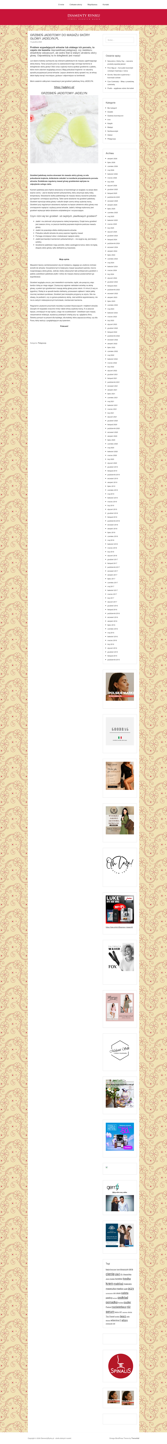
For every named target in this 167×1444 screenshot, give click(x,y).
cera (131, 1269)
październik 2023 (113, 289)
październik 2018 (113, 521)
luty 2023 (110, 320)
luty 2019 (110, 505)
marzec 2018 (112, 548)
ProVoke (120, 1303)
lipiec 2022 (111, 347)
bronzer (113, 1269)
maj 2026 (110, 170)
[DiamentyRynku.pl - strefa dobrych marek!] (83, 19)
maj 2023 (110, 309)
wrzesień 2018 (112, 525)
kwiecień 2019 (112, 498)
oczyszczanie (109, 1293)
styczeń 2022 (112, 370)
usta (128, 1316)
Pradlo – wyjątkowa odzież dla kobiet (120, 88)
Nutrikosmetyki (112, 131)
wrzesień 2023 (112, 293)
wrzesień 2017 (112, 571)
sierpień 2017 (112, 575)
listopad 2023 (112, 286)
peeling (109, 1297)
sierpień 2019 (112, 482)
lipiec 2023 (111, 301)
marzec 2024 (112, 270)
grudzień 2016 (112, 605)
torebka (117, 1317)
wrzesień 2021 (112, 386)
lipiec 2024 (111, 255)
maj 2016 (110, 632)
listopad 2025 (112, 193)
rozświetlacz (119, 1307)
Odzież (109, 135)
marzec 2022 (112, 363)
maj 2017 (110, 586)
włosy (125, 1320)
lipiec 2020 (111, 440)
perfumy (115, 1298)
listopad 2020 (112, 424)
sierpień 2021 (112, 390)
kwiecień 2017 (112, 590)
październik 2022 (113, 336)
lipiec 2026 (111, 162)
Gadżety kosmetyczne (115, 116)
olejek (118, 1293)
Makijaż (110, 127)
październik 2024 (113, 243)
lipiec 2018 (111, 532)
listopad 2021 (112, 378)
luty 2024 (110, 274)
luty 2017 (110, 598)
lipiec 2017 (111, 579)
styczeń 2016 (112, 648)
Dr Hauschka (126, 1274)
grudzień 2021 (112, 374)
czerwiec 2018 (112, 536)
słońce (130, 1312)
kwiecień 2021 (112, 405)
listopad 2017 (112, 563)
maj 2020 (110, 447)
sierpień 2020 (112, 436)
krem (109, 1283)
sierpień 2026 (112, 158)
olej (114, 1293)
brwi (118, 1269)
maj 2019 (110, 494)
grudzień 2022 (112, 328)
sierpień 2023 (112, 297)
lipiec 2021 (111, 393)
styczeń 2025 (112, 232)
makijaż (118, 1283)
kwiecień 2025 (112, 220)
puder (127, 1302)
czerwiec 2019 (112, 490)
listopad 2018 (112, 517)
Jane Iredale (110, 1279)
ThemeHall (135, 1438)
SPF (120, 1312)
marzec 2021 (112, 409)
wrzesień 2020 (112, 432)
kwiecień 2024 (112, 266)
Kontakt (106, 4)
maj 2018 (110, 540)
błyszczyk (124, 1269)
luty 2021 (110, 413)
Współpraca (92, 4)
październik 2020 (113, 428)
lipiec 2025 (111, 208)
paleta (124, 1293)
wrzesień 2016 (112, 617)
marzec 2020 (112, 455)
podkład (123, 1297)
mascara (128, 1283)
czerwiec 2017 (112, 582)
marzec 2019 (112, 501)
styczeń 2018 (112, 555)
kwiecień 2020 (112, 451)
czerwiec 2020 (112, 444)
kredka (127, 1278)
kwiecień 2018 (112, 544)
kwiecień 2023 (112, 313)
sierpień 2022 (112, 343)
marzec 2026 (112, 178)
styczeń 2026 (112, 185)
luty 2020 (110, 459)
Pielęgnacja (42, 343)
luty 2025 (110, 228)
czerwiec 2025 (112, 212)
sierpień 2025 (112, 205)
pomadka (112, 1302)
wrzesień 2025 (112, 201)
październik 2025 (113, 197)
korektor (119, 1278)
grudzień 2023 (112, 282)
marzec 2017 (112, 594)
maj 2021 (110, 401)
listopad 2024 (112, 239)
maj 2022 (110, 355)
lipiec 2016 (111, 625)
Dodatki (110, 112)
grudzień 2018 (112, 513)
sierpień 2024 (112, 251)
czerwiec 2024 (112, 259)
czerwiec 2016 (112, 629)
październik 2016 (113, 613)
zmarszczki (109, 1324)
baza (108, 1269)
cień (117, 1274)
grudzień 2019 (112, 467)
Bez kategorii (112, 108)
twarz (123, 1316)
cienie (110, 1273)
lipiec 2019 (111, 486)
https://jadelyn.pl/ (64, 87)
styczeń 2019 (112, 509)
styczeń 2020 (112, 463)
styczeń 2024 (112, 278)
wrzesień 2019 (112, 478)
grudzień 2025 (112, 189)
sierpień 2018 (112, 528)
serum (110, 1311)
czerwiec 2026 (112, 166)
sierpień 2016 (112, 621)
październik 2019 (113, 474)
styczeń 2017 (112, 602)
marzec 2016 (112, 640)
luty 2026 (110, 181)
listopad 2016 (112, 609)
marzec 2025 (112, 224)
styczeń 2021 (112, 417)
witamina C (116, 1320)
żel (114, 1323)
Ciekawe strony (76, 4)
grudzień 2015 (112, 652)
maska (119, 1288)
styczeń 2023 (112, 324)
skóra (117, 1312)
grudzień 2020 (112, 420)
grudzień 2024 (112, 235)
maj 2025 (110, 216)
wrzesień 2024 (112, 247)
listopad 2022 (112, 332)
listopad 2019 (112, 471)
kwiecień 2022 (112, 359)
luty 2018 (110, 552)
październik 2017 (113, 567)
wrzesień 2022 (112, 340)
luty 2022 (110, 367)
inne (109, 119)
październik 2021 (113, 382)
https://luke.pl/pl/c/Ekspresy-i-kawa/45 (119, 927)
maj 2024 (110, 262)
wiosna (108, 1320)
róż (129, 1307)
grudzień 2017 (112, 559)
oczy (131, 1288)
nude (125, 1288)
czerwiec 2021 (112, 397)
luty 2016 (110, 644)
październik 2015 (113, 659)
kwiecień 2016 (112, 636)
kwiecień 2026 (112, 174)
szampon (124, 1312)
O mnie (61, 4)
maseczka (111, 1288)
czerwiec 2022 (112, 351)
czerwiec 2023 (112, 305)
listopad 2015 (112, 656)
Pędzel (108, 1307)
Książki (109, 123)
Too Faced (110, 1316)
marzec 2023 (112, 316)
